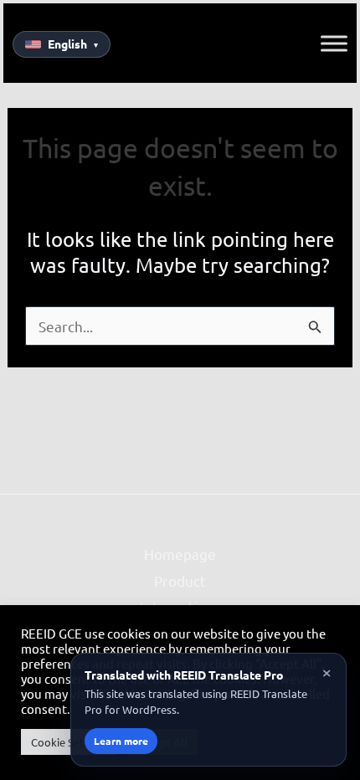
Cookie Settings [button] (69, 742)
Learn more (121, 740)
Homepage (180, 553)
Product (180, 580)
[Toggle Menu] (334, 43)
